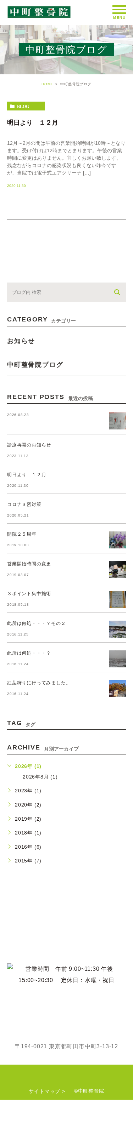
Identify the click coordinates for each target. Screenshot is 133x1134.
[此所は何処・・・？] (117, 658)
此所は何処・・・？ (29, 653)
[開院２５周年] (117, 539)
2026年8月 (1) (40, 777)
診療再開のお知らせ (29, 445)
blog (23, 106)
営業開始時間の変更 (29, 563)
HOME (47, 84)
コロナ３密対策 (24, 504)
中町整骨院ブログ (35, 364)
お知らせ (21, 340)
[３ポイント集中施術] (117, 599)
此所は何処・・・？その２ (36, 623)
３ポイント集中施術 (29, 593)
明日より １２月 (32, 122)
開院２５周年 (22, 534)
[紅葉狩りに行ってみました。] (117, 688)
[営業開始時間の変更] (117, 569)
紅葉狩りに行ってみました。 (39, 682)
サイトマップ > (47, 1091)
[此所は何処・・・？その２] (117, 629)
